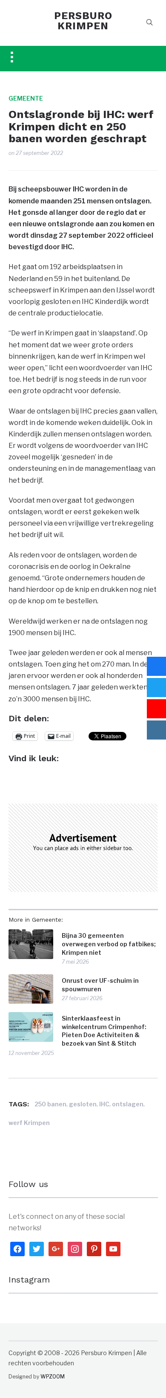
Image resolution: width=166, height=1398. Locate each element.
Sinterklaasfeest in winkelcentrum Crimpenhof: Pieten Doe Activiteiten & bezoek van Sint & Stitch (104, 1031)
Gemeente (26, 98)
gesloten (83, 1104)
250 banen (50, 1104)
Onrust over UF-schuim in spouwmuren (100, 985)
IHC (104, 1104)
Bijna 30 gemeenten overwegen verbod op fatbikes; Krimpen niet (109, 944)
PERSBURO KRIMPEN (83, 21)
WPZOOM (52, 1376)
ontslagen (127, 1104)
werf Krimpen (29, 1122)
